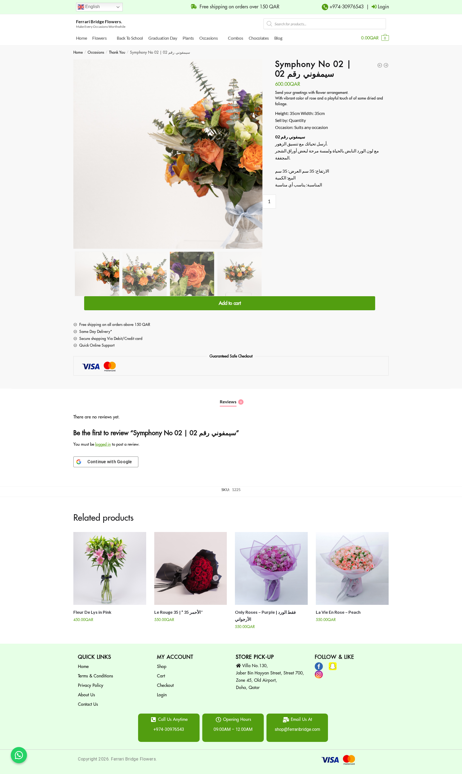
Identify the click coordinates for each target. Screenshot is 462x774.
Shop (161, 666)
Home (78, 52)
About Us (86, 695)
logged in (103, 444)
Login (162, 695)
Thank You (117, 52)
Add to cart (230, 303)
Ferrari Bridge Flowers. (99, 21)
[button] (19, 755)
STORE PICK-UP (255, 657)
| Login (376, 6)
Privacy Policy (90, 685)
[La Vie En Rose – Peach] (352, 568)
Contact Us (88, 704)
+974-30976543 (346, 6)
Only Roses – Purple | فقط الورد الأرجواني (265, 615)
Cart (161, 676)
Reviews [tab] (228, 401)
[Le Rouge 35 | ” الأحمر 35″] (190, 568)
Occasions (96, 52)
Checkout (165, 685)
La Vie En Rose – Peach (338, 612)
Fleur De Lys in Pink (92, 612)
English (92, 6)
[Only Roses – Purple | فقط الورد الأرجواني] (271, 568)
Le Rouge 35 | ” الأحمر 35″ (178, 612)
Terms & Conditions (95, 676)
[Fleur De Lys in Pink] (109, 568)
